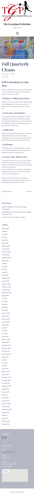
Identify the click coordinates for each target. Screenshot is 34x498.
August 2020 (5, 389)
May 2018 (4, 415)
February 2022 (6, 339)
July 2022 (4, 328)
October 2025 (6, 254)
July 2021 (4, 360)
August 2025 (5, 260)
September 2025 (6, 257)
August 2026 (5, 228)
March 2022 (5, 336)
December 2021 (6, 345)
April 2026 (4, 240)
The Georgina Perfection (17, 24)
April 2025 (4, 272)
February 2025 (6, 278)
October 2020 (6, 383)
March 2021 (5, 368)
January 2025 (5, 281)
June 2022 (4, 330)
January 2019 (5, 401)
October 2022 (6, 322)
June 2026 (4, 234)
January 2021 (5, 374)
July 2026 (4, 231)
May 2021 (4, 365)
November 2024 (6, 287)
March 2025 (5, 275)
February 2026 (6, 246)
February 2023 (6, 319)
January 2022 (5, 342)
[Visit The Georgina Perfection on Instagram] (3, 438)
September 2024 (6, 292)
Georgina (5, 77)
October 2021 (6, 351)
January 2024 (5, 316)
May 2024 (4, 304)
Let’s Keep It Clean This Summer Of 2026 (13, 217)
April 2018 (4, 418)
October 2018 (6, 406)
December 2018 (6, 403)
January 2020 (5, 392)
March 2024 (5, 310)
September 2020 (6, 386)
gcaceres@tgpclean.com (8, 452)
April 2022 (4, 333)
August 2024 (5, 295)
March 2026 (5, 243)
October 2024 (6, 290)
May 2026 (4, 237)
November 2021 (6, 348)
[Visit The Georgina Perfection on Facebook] (5, 438)
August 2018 (5, 412)
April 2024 (4, 307)
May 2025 (4, 269)
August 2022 (5, 325)
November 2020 (6, 380)
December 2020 (6, 377)
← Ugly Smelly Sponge (6, 191)
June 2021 (4, 363)
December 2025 (6, 252)
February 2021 (6, 371)
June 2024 (4, 301)
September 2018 (6, 409)
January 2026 (5, 249)
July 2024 (4, 298)
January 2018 (5, 424)
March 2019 (5, 398)
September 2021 (6, 354)
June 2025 (4, 266)
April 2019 (4, 395)
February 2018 (6, 421)
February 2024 (6, 313)
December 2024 (6, 284)
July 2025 (4, 263)
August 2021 (5, 357)
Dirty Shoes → (30, 191)
